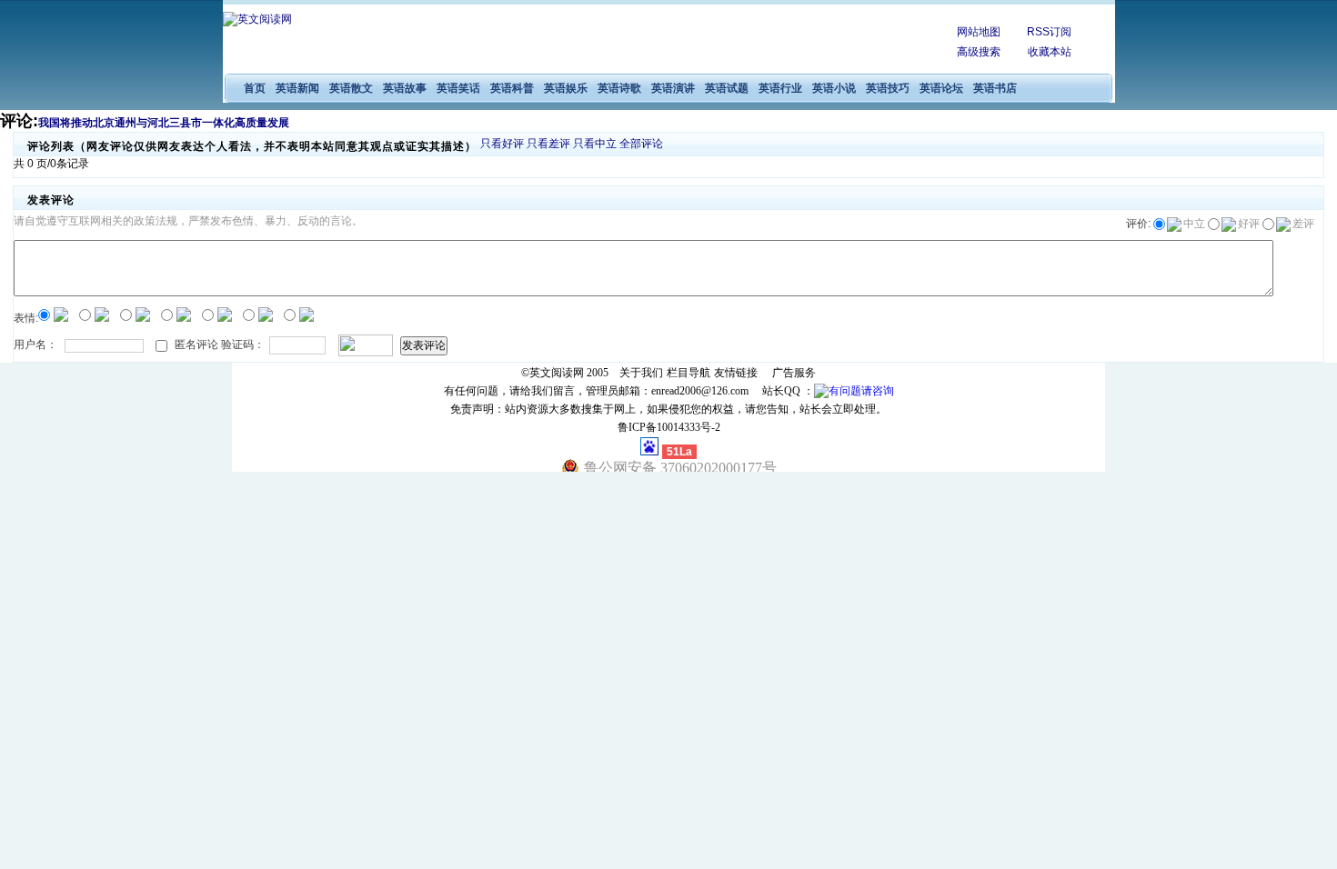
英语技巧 (888, 88)
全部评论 (641, 143)
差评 (1303, 223)
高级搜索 (978, 51)
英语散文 (351, 88)
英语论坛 (941, 88)
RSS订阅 (1049, 31)
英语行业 (780, 88)
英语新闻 (297, 88)
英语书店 (995, 88)
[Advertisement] (678, 41)
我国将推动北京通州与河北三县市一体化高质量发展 (163, 122)
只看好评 (502, 143)
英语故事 (405, 88)
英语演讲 (673, 88)
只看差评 (548, 143)
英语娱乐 (566, 88)
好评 (1249, 223)
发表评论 (424, 345)
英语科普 (512, 88)
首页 (255, 88)
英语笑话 (458, 88)
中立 (1194, 223)
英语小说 (834, 88)
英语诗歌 (619, 88)
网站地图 (978, 31)
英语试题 (727, 88)
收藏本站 (1049, 51)
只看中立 (595, 143)
